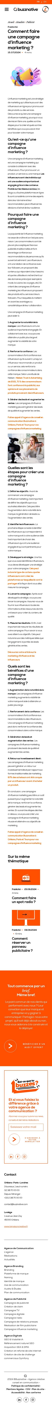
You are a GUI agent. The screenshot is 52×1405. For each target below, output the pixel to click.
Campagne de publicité (16, 1303)
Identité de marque (14, 1281)
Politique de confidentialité (25, 1386)
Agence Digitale (13, 1336)
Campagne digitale (14, 1314)
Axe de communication (16, 1285)
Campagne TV (12, 1311)
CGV (28, 1389)
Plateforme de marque (16, 1274)
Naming (8, 1278)
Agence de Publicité (15, 1299)
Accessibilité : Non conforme (26, 1393)
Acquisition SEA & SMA (16, 1347)
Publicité (30, 22)
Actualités (20, 22)
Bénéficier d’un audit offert (34, 1045)
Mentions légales (15, 1389)
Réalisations (10, 1256)
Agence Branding (13, 1266)
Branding (9, 1270)
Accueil (11, 22)
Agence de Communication (19, 1249)
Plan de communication (16, 1293)
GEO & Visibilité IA (13, 1340)
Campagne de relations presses (21, 1322)
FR (38, 2)
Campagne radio (13, 1318)
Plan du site (38, 1389)
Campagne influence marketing (21, 1329)
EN (45, 2)
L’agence (8, 1252)
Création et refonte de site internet (22, 1351)
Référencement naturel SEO (19, 1344)
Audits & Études (12, 1289)
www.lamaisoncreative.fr (16, 1227)
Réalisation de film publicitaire (20, 1326)
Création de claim (13, 1307)
